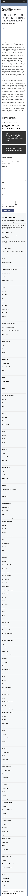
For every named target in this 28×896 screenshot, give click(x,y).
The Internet (5, 788)
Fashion (4, 420)
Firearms (4, 428)
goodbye (4, 474)
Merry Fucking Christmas (7, 590)
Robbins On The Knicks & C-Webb (11, 128)
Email (4, 188)
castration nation (6, 338)
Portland (4, 683)
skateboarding (5, 737)
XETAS (3, 885)
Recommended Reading (7, 709)
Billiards (4, 302)
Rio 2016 (4, 719)
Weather (4, 860)
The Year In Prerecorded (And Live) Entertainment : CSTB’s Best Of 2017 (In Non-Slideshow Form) (13, 227)
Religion (4, 716)
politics (4, 680)
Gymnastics (5, 492)
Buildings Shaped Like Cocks (8, 323)
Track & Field (5, 827)
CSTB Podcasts (5, 381)
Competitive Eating (6, 366)
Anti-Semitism (5, 266)
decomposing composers (8, 395)
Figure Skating (5, 424)
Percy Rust (4, 658)
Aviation (4, 287)
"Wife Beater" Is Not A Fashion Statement (11, 255)
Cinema (4, 352)
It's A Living (4, 546)
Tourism (4, 824)
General (4, 453)
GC (14, 23)
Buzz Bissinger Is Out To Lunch (9, 327)
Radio (3, 698)
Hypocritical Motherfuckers (8, 536)
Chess (3, 348)
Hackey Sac (5, 496)
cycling (3, 388)
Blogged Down (5, 309)
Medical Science (6, 582)
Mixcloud (4, 597)
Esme (3, 410)
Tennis (3, 773)
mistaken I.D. (5, 593)
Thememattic (14, 893)
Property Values (5, 691)
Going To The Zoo (6, 467)
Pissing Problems (6, 669)
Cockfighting (5, 359)
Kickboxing (4, 557)
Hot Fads (4, 532)
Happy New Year (6, 507)
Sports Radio (5, 759)
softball (4, 748)
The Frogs (4, 784)
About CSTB (9, 232)
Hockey (4, 525)
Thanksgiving (5, 777)
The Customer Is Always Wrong (9, 781)
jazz (3, 550)
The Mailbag (5, 795)
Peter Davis (4, 225)
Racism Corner (5, 694)
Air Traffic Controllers (7, 262)
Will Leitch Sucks (6, 871)
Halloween (4, 500)
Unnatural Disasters (6, 838)
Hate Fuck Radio (6, 510)
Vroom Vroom (5, 853)
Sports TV (4, 763)
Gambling (4, 449)
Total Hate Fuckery (6, 820)
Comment (4, 166)
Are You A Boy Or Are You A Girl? (9, 269)
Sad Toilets (4, 734)
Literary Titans (5, 572)
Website (4, 194)
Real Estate (4, 705)
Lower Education (6, 579)
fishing (3, 431)
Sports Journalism (6, 755)
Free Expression (5, 446)
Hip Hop (4, 514)
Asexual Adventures (6, 273)
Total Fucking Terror (6, 817)
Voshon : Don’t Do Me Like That (10, 123)
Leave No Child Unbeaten (7, 564)
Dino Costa (4, 399)
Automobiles (5, 284)
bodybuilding (5, 312)
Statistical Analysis (6, 766)
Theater (4, 813)
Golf (3, 471)
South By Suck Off (6, 752)
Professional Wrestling (7, 687)
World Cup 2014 (5, 881)
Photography (5, 662)
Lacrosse (4, 561)
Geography (4, 460)
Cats (3, 345)
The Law (4, 791)
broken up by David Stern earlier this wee (13, 46)
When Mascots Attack (7, 867)
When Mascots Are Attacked (8, 863)
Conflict (4, 370)
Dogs (3, 402)
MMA (3, 601)
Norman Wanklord (6, 637)
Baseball (4, 291)
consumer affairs (6, 374)
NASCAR (4, 619)
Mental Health (5, 586)
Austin (3, 276)
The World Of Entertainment (8, 809)
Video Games (5, 849)
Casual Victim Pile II (6, 341)
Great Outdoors (5, 478)
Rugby (3, 730)
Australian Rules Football (7, 280)
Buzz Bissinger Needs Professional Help (11, 330)
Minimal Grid (5, 893)
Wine (3, 874)
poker (3, 676)
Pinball (3, 665)
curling (3, 384)
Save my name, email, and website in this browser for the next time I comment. (13, 205)
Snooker (4, 741)
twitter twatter (5, 831)
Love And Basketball (6, 575)
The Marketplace (6, 799)
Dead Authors (5, 392)
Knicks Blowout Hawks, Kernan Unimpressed (10, 126)
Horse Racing (5, 528)
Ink (3, 539)
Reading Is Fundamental (7, 701)
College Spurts (5, 363)
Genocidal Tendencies (7, 456)
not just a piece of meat (7, 640)
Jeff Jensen (4, 554)
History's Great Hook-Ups (7, 518)
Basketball (5, 114)
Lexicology (4, 568)
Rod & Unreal (5, 727)
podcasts (4, 673)
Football (4, 442)
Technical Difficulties (7, 770)
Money (3, 611)
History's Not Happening (7, 521)
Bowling (4, 316)
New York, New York (6, 629)
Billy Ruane (4, 305)
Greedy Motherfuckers (7, 482)
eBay (3, 406)
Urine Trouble (5, 842)
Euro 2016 (4, 417)
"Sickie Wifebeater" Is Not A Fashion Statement (12, 251)
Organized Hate (5, 651)
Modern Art (4, 608)
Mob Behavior (5, 604)
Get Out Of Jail (5, 464)
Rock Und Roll (5, 723)
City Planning (5, 356)
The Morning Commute (7, 802)
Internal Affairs (5, 543)
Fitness (4, 435)
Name (4, 182)
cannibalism (5, 334)
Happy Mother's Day (6, 503)
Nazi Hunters (5, 626)
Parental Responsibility (7, 655)
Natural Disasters (6, 622)
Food (3, 438)
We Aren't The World (6, 856)
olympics (4, 644)
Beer (3, 298)
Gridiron (4, 485)
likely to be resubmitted (15, 57)
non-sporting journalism (7, 633)
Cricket (4, 377)
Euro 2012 (4, 413)
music (3, 615)
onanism (4, 647)
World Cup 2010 (5, 878)
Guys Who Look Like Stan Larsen (9, 489)
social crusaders (6, 745)
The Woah (4, 806)
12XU (3, 258)
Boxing (3, 320)
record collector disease (7, 712)
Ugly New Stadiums (6, 835)
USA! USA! (4, 845)
